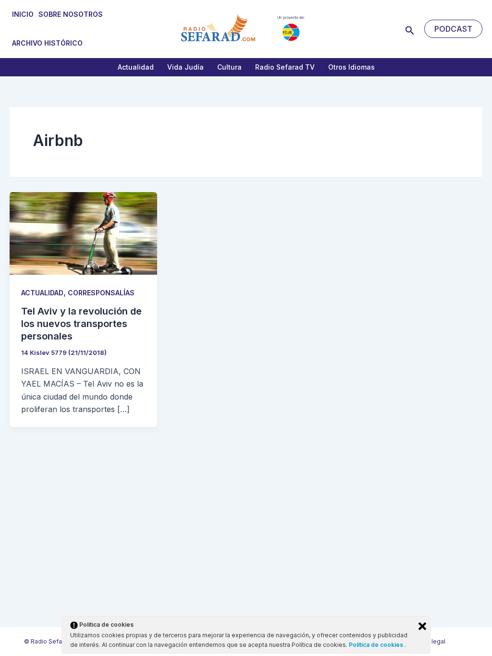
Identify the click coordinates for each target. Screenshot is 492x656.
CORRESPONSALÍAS (101, 293)
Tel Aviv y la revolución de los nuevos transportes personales (81, 323)
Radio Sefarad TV (285, 67)
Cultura (229, 67)
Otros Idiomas (351, 67)
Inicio (23, 14)
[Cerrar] (422, 626)
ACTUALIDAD (42, 293)
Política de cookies (377, 644)
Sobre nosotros (70, 14)
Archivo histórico (47, 43)
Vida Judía (185, 67)
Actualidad (136, 67)
